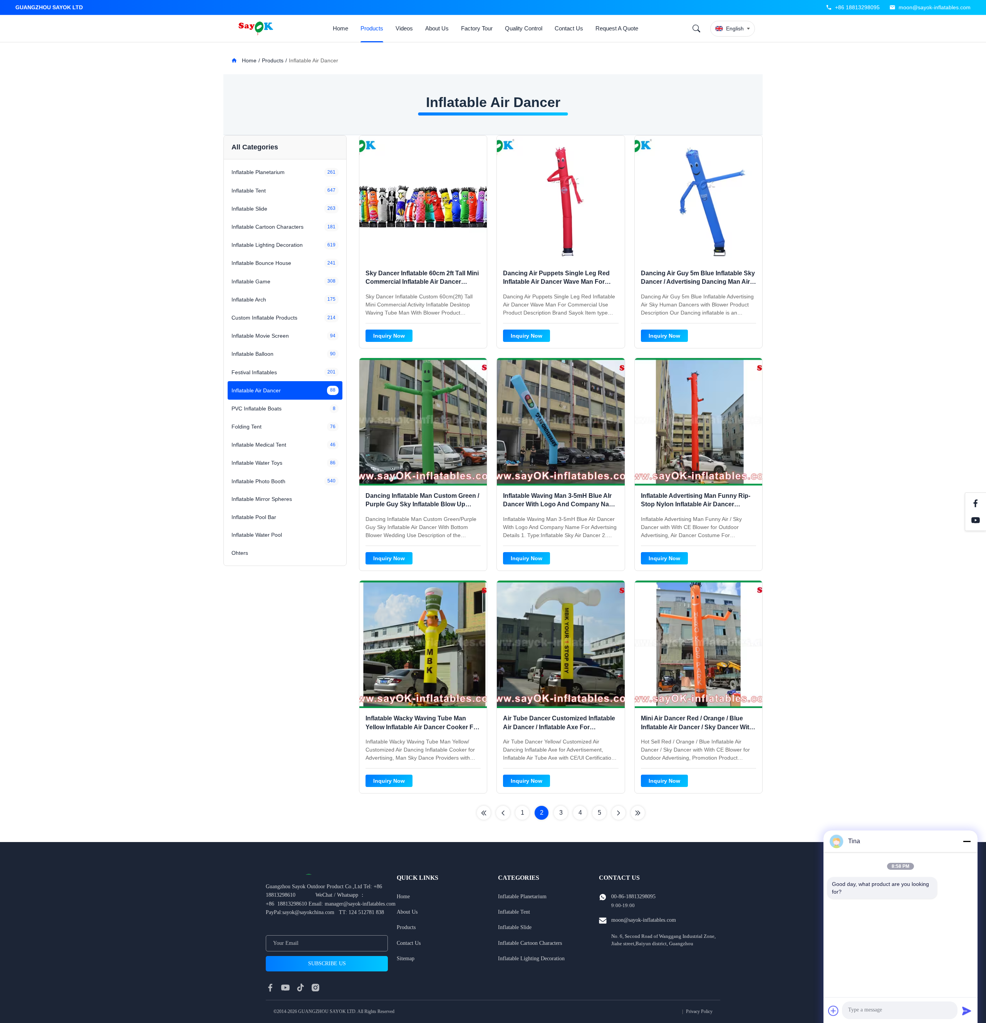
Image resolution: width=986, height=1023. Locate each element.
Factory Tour (477, 28)
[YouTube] (975, 520)
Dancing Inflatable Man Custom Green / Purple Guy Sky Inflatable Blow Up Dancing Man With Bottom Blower (422, 504)
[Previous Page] (503, 813)
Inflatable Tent (514, 912)
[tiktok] (300, 987)
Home (340, 28)
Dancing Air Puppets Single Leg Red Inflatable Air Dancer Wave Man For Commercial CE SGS (556, 282)
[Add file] (833, 1010)
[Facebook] (975, 503)
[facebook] (270, 987)
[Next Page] (618, 813)
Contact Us (569, 28)
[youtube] (285, 987)
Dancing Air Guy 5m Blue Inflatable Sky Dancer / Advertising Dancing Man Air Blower (698, 282)
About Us (437, 28)
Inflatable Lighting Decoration (531, 958)
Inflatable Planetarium (522, 896)
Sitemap (405, 958)
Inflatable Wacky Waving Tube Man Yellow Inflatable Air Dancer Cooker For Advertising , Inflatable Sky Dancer (423, 727)
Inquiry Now (389, 336)
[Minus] (966, 841)
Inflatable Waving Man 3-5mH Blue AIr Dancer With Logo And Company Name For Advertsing (560, 504)
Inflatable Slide (515, 927)
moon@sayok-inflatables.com (935, 7)
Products (372, 28)
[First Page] (484, 813)
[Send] (967, 1010)
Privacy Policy (699, 1011)
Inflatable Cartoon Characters (530, 943)
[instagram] (315, 987)
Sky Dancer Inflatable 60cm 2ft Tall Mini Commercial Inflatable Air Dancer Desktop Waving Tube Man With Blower (423, 282)
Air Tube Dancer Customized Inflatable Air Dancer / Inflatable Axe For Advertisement (559, 727)
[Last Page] (638, 813)
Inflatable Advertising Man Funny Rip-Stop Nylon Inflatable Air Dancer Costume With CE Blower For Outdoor (696, 504)
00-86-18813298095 (633, 896)
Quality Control (523, 28)
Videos (404, 28)
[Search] (696, 28)
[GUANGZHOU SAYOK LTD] (257, 28)
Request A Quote (616, 28)
